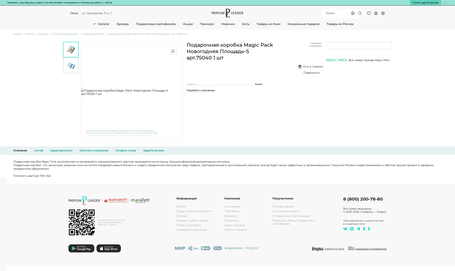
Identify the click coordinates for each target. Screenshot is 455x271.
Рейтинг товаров (235, 229)
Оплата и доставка (188, 225)
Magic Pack (336, 60)
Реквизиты (231, 220)
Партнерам (231, 211)
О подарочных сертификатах (291, 216)
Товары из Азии (268, 24)
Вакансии (230, 216)
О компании (232, 206)
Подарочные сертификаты (156, 24)
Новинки (228, 24)
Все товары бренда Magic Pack (369, 60)
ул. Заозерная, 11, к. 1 (97, 13)
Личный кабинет (283, 206)
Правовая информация (191, 229)
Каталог (104, 24)
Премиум (207, 24)
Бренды (123, 24)
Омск (74, 13)
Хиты (246, 24)
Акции (188, 24)
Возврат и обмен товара (192, 220)
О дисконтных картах (286, 211)
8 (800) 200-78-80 (363, 199)
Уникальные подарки (303, 24)
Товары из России (340, 24)
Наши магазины (234, 225)
